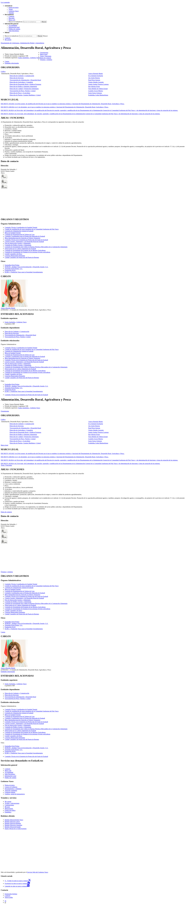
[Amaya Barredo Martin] (14, 306)
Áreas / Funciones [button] (45, 56)
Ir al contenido (5, 2)
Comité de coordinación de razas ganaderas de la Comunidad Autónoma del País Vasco (32, 229)
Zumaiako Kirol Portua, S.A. (14, 268)
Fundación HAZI (10, 270)
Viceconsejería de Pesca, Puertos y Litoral (22, 91)
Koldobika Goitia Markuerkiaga (98, 95)
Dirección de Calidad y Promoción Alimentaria (24, 88)
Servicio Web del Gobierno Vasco (37, 872)
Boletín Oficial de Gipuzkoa (13, 825)
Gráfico (3, 71)
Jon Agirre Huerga (94, 78)
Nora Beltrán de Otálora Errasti (98, 88)
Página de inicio (14, 7)
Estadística (8, 812)
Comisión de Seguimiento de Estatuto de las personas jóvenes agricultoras (27, 252)
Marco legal (4, 445)
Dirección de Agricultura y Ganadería (21, 82)
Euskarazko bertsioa (11, 894)
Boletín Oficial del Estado (13, 827)
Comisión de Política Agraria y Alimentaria (18, 245)
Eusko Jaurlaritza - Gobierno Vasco (29, 58)
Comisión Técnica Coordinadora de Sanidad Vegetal (21, 227)
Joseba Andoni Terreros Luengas (98, 84)
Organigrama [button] (44, 52)
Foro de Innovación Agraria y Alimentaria (18, 243)
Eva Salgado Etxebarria (95, 76)
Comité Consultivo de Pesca (13, 254)
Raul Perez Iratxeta (94, 80)
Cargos (3, 632)
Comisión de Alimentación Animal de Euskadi (19, 231)
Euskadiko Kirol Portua (12, 265)
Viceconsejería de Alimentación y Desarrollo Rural (25, 80)
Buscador (11, 18)
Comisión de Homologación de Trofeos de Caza (19, 234)
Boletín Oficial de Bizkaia (13, 823)
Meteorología (9, 808)
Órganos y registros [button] (46, 59)
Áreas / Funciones (6, 465)
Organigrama (5, 411)
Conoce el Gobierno (11, 787)
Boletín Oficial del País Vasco (14, 820)
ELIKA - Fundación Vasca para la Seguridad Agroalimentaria (24, 272)
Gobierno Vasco (14, 11)
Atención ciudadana (11, 790)
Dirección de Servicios (17, 78)
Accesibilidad (13, 25)
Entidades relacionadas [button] (12, 63)
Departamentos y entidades (13, 789)
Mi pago (7, 807)
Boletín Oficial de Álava (12, 821)
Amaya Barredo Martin (95, 73)
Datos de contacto (6, 512)
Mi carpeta (8, 39)
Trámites (11, 13)
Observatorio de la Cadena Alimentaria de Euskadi (20, 248)
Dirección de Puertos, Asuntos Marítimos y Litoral (25, 95)
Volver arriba (9, 897)
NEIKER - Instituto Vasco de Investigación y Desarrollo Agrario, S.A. (26, 267)
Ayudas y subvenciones (12, 803)
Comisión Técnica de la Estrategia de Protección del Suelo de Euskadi (26, 240)
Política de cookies (14, 29)
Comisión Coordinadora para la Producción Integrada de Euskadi (25, 236)
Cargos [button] (7, 61)
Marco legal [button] (43, 54)
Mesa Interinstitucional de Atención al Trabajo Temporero (22, 238)
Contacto (11, 16)
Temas (11, 9)
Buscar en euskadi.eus (15, 22)
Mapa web (12, 20)
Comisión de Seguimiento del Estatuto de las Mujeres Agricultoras (25, 250)
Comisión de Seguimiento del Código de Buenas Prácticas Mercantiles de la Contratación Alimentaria (36, 247)
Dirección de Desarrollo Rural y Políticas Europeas (25, 84)
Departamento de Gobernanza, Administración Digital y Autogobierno (22, 43)
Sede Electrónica (14, 31)
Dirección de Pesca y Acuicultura (20, 93)
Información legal (14, 27)
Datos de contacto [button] (45, 58)
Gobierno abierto (10, 792)
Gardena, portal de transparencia (15, 794)
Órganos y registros (7, 572)
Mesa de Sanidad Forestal (13, 233)
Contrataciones (9, 805)
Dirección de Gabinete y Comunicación (22, 76)
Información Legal (10, 776)
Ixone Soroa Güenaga (95, 93)
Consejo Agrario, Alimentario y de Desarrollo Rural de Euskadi (24, 241)
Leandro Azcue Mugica (95, 91)
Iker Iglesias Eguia (94, 86)
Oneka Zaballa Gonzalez (96, 82)
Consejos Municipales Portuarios (15, 255)
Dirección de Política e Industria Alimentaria (23, 86)
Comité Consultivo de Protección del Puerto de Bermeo (22, 257)
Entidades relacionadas (8, 671)
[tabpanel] (94, 81)
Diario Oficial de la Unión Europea (15, 828)
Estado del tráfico (10, 810)
